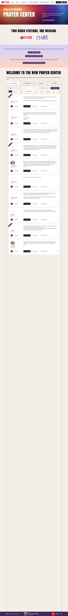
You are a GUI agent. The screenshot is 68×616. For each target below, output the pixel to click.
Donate (58, 2)
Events (17, 2)
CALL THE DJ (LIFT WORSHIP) (34, 56)
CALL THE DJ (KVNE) (34, 52)
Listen (64, 2)
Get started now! (48, 20)
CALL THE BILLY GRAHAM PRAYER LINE (34, 62)
